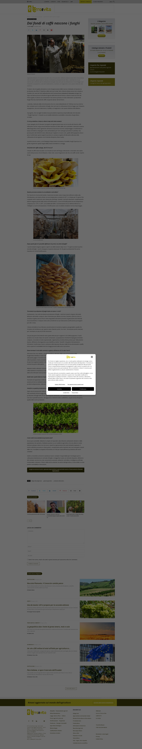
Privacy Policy (75, 392)
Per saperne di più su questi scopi (75, 384)
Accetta (59, 389)
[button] (92, 357)
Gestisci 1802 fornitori (60, 384)
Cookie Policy (66, 392)
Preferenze (83, 389)
